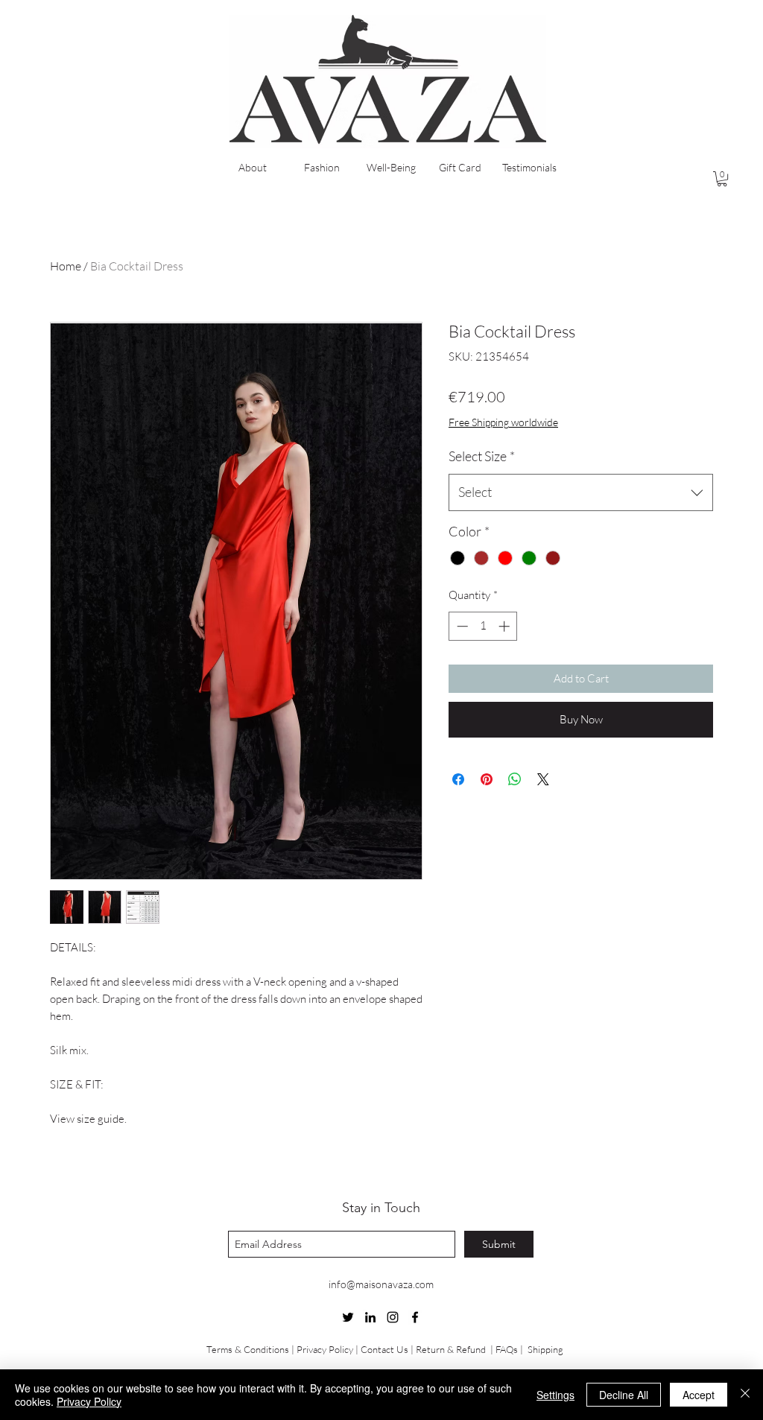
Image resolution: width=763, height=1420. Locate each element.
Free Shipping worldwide (503, 422)
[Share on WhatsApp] (515, 779)
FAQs (507, 1349)
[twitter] (348, 1317)
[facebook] (415, 1317)
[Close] (745, 1394)
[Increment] (506, 626)
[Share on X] (543, 779)
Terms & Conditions (247, 1349)
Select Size (482, 456)
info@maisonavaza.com (381, 1284)
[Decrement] (461, 626)
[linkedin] (370, 1317)
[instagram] (392, 1317)
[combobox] (581, 492)
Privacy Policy (325, 1349)
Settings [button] (555, 1394)
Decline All (623, 1394)
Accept (699, 1394)
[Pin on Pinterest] (487, 779)
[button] (722, 178)
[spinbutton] (483, 626)
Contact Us (384, 1349)
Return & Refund (452, 1349)
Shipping (545, 1349)
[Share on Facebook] (458, 779)
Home (65, 266)
